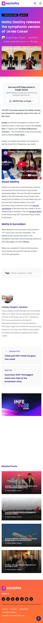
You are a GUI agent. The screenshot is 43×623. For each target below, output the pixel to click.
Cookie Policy (23, 609)
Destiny (14, 273)
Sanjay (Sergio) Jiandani (15, 307)
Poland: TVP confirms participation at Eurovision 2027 (20, 566)
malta (29, 273)
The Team (13, 609)
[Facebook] (8, 599)
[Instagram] (3, 599)
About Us (5, 609)
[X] (17, 599)
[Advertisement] (21, 441)
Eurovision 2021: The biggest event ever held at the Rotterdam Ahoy (19, 378)
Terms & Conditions (9, 612)
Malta (24, 15)
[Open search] (35, 3)
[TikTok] (12, 599)
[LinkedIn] (22, 599)
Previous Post (14, 351)
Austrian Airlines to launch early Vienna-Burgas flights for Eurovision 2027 (21, 539)
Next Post (8, 370)
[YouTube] (26, 599)
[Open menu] (40, 3)
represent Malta (35, 211)
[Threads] (31, 599)
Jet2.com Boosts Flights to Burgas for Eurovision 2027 (20, 513)
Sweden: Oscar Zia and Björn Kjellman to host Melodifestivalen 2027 (21, 487)
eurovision (22, 273)
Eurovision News (10, 15)
